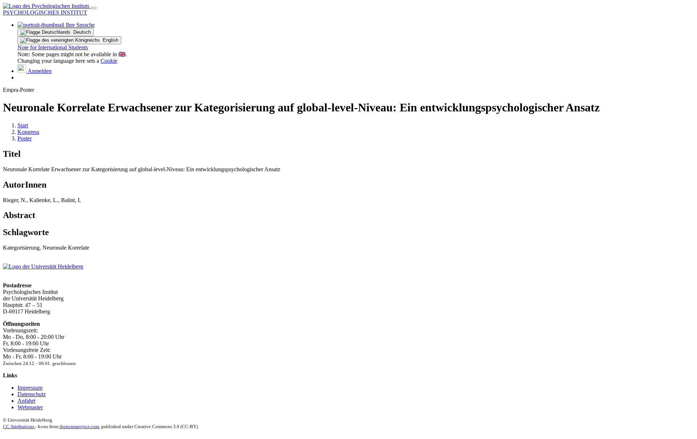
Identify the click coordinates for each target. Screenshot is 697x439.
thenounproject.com (79, 426)
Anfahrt (26, 401)
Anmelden (39, 71)
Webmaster (30, 407)
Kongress (28, 132)
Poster (24, 138)
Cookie (109, 61)
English (109, 40)
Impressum (29, 388)
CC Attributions (19, 426)
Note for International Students (52, 47)
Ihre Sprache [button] (79, 25)
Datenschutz (31, 394)
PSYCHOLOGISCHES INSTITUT (45, 12)
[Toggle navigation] (94, 8)
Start (22, 125)
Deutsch (80, 32)
